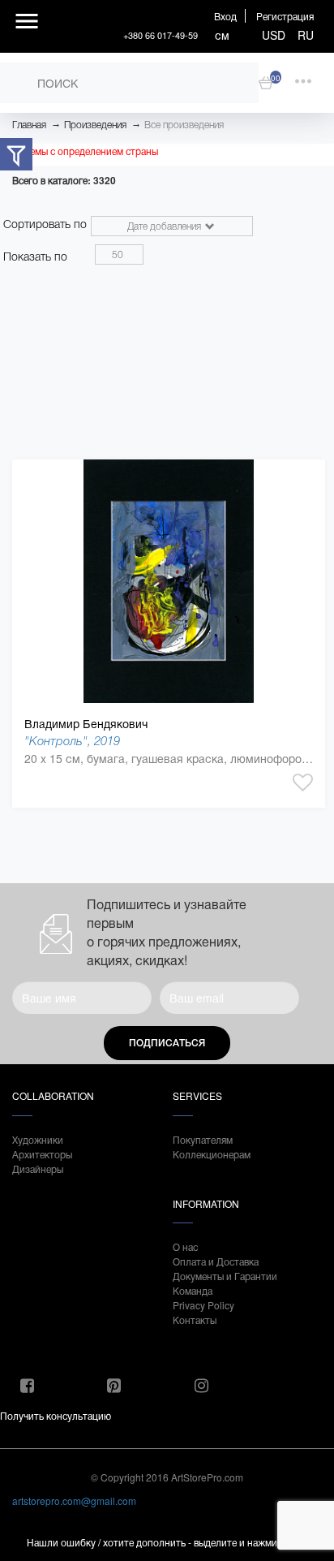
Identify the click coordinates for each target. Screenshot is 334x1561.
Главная (29, 125)
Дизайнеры (37, 1168)
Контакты (194, 1319)
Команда (192, 1290)
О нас (185, 1246)
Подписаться (167, 1043)
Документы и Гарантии (225, 1276)
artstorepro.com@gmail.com (74, 1500)
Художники (37, 1139)
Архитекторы (42, 1154)
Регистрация (285, 16)
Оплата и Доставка (216, 1261)
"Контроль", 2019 (72, 741)
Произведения (95, 125)
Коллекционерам (211, 1154)
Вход (225, 16)
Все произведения (184, 125)
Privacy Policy (203, 1305)
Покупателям (203, 1139)
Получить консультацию (55, 1415)
